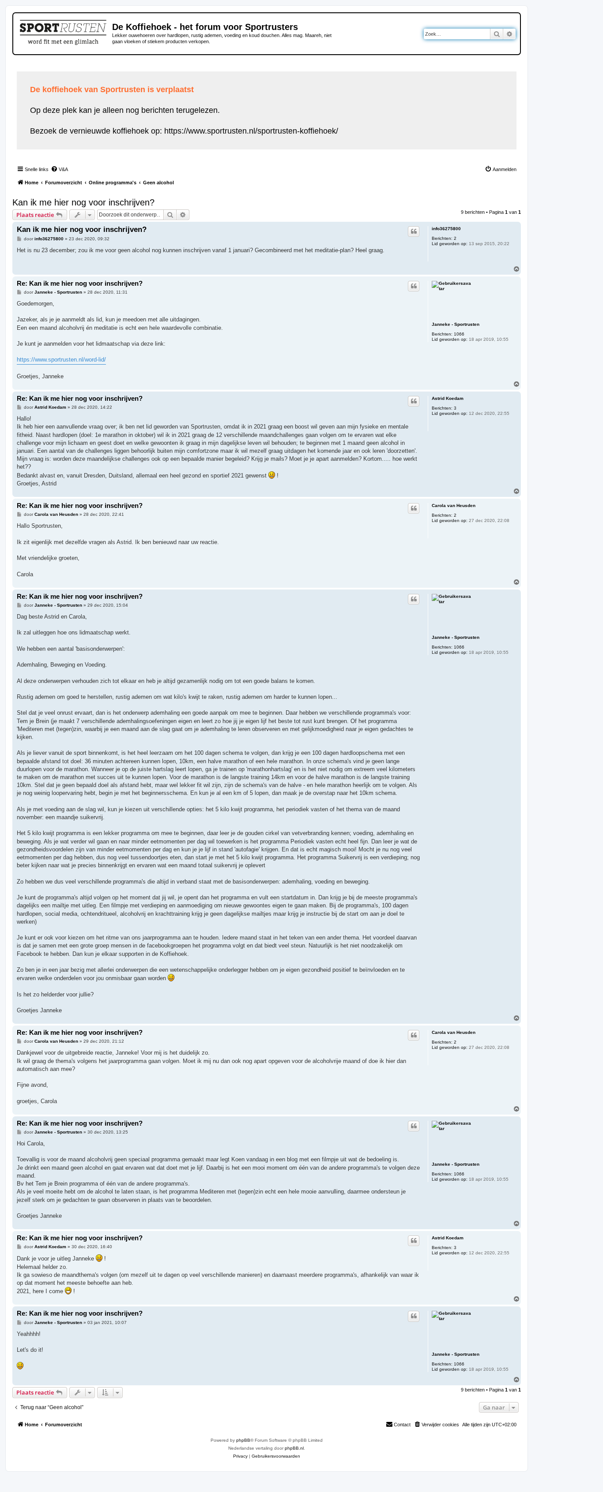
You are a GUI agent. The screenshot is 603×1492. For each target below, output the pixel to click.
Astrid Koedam (448, 398)
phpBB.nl (294, 1448)
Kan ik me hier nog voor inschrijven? (83, 202)
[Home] (63, 30)
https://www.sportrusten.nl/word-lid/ (61, 359)
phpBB (243, 1440)
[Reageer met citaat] (413, 231)
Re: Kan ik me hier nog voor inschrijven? (80, 283)
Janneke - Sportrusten (455, 324)
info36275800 (446, 228)
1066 (459, 334)
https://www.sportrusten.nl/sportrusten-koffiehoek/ (251, 131)
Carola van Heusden (453, 505)
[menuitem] (59, 169)
